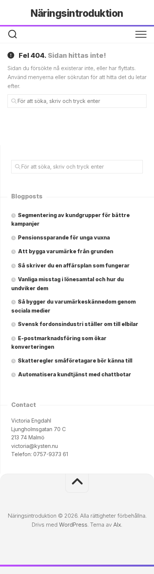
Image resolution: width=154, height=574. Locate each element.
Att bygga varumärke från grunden (65, 251)
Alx (117, 524)
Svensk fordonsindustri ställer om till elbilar (78, 324)
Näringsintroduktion (77, 13)
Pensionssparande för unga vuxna (64, 237)
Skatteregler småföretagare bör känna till (75, 360)
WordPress (73, 524)
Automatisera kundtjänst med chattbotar (74, 374)
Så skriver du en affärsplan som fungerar (74, 265)
